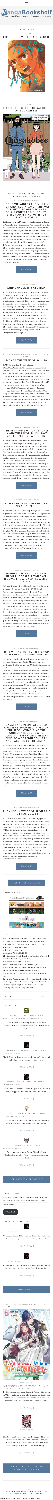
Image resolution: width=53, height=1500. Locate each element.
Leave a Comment (37, 1015)
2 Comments (35, 1145)
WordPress (15, 1493)
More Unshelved (26, 1289)
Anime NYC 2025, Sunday (12, 1261)
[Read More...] (26, 1035)
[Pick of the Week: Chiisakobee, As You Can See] (26, 148)
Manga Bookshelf (26, 15)
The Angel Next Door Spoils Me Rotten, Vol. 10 (26, 812)
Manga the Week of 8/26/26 (26, 360)
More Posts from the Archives (26, 1179)
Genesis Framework (34, 1493)
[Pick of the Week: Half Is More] (26, 66)
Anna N (31, 354)
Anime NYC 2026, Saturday (26, 287)
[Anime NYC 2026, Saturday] (26, 1427)
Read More (26, 270)
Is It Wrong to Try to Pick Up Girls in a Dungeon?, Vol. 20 (26, 653)
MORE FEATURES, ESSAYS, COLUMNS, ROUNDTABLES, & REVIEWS (26, 1468)
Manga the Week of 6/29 (12, 1053)
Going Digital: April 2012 (12, 1148)
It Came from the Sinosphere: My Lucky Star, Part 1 (22, 1018)
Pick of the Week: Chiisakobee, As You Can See (26, 109)
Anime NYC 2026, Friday (14, 950)
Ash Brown (26, 357)
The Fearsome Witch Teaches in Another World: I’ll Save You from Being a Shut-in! (26, 433)
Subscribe (10, 1212)
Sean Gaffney (33, 200)
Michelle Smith (41, 354)
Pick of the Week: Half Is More (26, 37)
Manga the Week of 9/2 (11, 1085)
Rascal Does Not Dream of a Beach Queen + (26, 505)
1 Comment (41, 1113)
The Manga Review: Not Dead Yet (15, 1116)
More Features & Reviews (26, 883)
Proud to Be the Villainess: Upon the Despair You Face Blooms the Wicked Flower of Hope (26, 577)
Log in (27, 1489)
